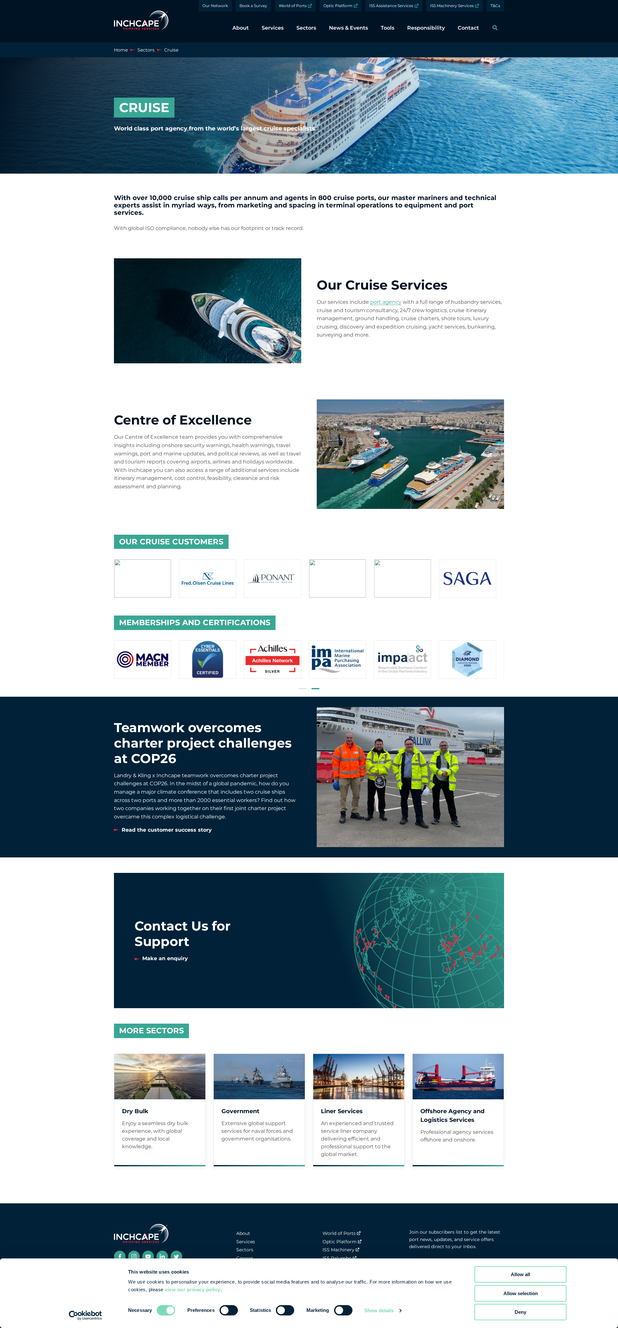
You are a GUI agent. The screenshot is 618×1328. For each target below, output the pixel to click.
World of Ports (293, 5)
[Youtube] (148, 1256)
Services (245, 1242)
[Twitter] (176, 1256)
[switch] (229, 1310)
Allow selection (520, 1293)
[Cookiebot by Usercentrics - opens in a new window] (85, 1315)
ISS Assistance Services (391, 5)
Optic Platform (337, 5)
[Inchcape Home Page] (141, 21)
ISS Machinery (338, 1250)
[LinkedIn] (162, 1256)
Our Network (215, 5)
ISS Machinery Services (452, 5)
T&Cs (495, 5)
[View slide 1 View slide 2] (309, 660)
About (243, 1233)
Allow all (520, 1274)
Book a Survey (253, 5)
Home (121, 50)
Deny (520, 1312)
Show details (379, 1310)
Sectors (145, 50)
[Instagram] (134, 1256)
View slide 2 (315, 688)
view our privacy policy (192, 1289)
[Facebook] (120, 1256)
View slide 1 (302, 688)
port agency (385, 302)
